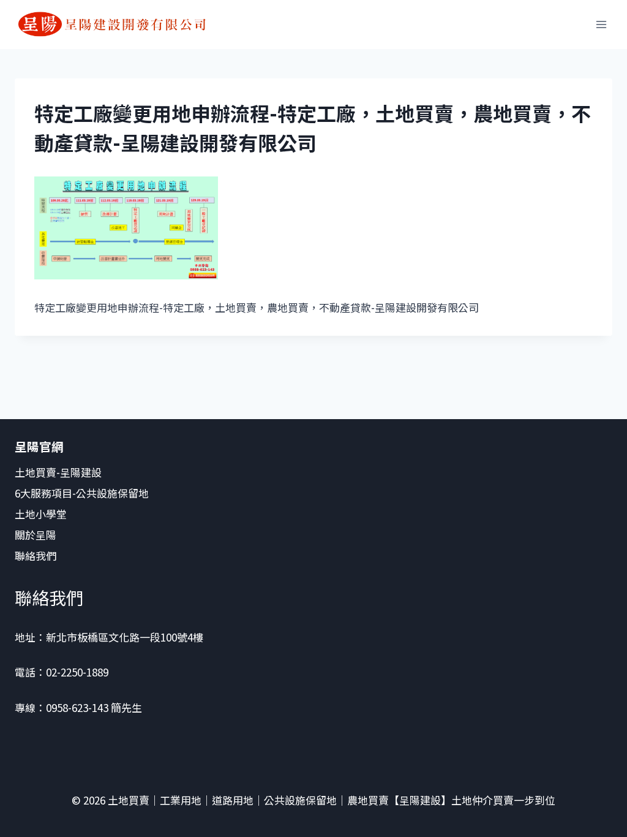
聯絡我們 (37, 555)
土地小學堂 (41, 513)
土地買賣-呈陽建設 (58, 472)
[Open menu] (601, 24)
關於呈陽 (35, 534)
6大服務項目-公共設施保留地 (82, 493)
